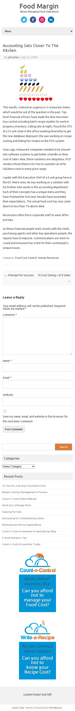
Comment (10, 314)
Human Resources (48, 257)
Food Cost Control (26, 257)
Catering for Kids (12, 511)
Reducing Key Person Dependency (21, 524)
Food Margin (39, 6)
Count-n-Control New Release (19, 498)
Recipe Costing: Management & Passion (25, 492)
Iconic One (18, 707)
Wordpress (55, 707)
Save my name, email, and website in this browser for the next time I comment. (35, 419)
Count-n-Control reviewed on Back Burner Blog (29, 531)
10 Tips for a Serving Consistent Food (24, 485)
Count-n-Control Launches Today (21, 544)
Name (7, 360)
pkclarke (13, 57)
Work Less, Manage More (16, 505)
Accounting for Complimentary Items (23, 518)
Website (8, 394)
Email (7, 377)
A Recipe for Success (19, 275)
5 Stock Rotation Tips (14, 537)
